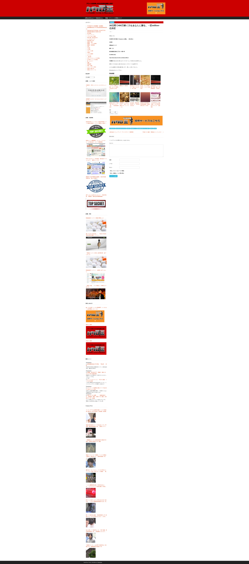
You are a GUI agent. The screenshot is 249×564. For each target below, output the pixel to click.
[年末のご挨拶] (96, 348)
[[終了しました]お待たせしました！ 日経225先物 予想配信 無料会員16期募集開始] (96, 204)
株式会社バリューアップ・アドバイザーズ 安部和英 (121, 132)
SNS (88, 46)
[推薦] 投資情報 (91, 45)
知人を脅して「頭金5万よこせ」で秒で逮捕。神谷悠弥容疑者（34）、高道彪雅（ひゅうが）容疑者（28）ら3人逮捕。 (96, 530)
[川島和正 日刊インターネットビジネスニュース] (96, 92)
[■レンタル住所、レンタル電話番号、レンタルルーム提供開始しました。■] (95, 316)
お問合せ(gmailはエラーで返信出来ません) (94, 18)
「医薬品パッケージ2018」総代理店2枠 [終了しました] (96, 253)
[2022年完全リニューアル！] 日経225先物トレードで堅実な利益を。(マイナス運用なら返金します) (96, 122)
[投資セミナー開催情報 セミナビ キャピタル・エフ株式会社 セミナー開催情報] (96, 149)
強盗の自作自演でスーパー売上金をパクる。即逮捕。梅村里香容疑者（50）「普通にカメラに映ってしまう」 (96, 425)
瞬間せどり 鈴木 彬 (124, 85)
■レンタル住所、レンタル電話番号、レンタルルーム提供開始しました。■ (96, 308)
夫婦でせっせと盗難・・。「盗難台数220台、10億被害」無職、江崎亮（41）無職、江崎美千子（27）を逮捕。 (96, 397)
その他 (88, 49)
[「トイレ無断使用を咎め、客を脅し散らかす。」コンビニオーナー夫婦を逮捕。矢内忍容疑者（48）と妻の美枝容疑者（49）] (91, 493)
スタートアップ (90, 34)
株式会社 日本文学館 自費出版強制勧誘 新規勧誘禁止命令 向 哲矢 (145, 104)
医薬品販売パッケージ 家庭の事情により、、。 (96, 218)
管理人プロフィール (91, 69)
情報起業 (112, 22)
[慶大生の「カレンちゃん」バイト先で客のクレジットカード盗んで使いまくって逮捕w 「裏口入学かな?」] (91, 478)
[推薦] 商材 (90, 42)
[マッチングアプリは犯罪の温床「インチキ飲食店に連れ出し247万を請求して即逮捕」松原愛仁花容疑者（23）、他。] (91, 418)
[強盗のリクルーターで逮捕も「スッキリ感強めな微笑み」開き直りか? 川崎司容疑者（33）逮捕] (91, 463)
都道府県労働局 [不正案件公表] (94, 31)
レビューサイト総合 (91, 66)
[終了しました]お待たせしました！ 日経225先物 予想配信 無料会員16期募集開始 (96, 195)
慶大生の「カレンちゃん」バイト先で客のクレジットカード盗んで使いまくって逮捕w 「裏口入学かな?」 (96, 470)
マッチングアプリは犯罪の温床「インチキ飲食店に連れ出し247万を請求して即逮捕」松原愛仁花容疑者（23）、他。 (96, 410)
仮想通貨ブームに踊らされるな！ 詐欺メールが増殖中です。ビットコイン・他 (124, 104)
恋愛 (88, 62)
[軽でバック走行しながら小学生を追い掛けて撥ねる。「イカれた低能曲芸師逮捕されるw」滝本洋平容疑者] (91, 508)
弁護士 (88, 52)
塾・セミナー (90, 61)
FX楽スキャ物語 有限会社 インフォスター (153, 132)
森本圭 (151, 128)
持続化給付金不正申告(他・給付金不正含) (96, 30)
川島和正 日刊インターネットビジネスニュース (96, 86)
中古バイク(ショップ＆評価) (93, 58)
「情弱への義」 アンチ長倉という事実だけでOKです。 (96, 286)
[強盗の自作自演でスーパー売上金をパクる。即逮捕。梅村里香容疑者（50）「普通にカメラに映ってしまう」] (91, 433)
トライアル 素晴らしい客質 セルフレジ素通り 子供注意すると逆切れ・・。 (114, 87)
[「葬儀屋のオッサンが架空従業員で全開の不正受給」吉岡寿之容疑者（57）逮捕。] (91, 448)
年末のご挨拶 (89, 340)
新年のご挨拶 (89, 324)
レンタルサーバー (91, 39)
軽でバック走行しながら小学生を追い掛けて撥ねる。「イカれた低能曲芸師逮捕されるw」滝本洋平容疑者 (96, 500)
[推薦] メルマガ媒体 (92, 43)
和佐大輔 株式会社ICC (92, 37)
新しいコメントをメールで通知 (117, 170)
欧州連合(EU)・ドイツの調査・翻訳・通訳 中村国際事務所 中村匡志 (155, 87)
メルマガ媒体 (90, 53)
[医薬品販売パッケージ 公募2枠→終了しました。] (95, 278)
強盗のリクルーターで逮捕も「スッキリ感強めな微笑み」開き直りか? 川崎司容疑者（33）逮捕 (96, 455)
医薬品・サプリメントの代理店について (113, 18)
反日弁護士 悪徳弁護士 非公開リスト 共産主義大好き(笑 (135, 104)
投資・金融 (89, 65)
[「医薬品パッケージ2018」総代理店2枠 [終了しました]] (96, 262)
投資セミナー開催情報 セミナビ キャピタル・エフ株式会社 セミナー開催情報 (95, 141)
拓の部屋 (89, 33)
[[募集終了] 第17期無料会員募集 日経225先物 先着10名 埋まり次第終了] (96, 186)
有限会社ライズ (133, 128)
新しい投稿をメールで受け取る (117, 173)
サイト (110, 167)
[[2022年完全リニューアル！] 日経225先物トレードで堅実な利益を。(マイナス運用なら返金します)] (96, 131)
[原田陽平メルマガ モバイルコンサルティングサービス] (96, 107)
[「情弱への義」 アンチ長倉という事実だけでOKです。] (95, 293)
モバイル (89, 55)
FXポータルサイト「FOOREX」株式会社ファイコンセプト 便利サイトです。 (96, 159)
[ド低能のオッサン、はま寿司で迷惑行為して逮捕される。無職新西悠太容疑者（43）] (91, 553)
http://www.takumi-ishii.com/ (121, 128)
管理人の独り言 (90, 68)
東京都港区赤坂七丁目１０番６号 (143, 128)
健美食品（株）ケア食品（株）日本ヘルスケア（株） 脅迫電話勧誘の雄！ (114, 104)
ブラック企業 (90, 50)
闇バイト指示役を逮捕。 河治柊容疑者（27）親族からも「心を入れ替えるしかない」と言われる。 (96, 515)
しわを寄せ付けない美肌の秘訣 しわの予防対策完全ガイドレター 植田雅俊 (155, 104)
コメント (111, 143)
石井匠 (155, 128)
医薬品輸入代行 (90, 40)
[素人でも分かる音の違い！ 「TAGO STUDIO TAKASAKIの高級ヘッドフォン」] (96, 244)
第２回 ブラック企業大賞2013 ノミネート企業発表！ (145, 87)
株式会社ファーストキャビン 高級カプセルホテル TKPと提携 (134, 87)
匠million (128, 128)
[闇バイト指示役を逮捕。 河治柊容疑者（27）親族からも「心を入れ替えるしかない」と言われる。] (91, 523)
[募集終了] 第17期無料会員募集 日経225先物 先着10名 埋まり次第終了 (96, 177)
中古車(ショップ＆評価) (92, 59)
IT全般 (88, 47)
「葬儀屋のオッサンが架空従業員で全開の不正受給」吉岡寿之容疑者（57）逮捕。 (96, 440)
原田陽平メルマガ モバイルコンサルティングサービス (96, 99)
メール (110, 163)
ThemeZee (99, 562)
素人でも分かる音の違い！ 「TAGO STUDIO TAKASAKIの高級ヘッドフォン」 (96, 234)
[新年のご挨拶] (96, 332)
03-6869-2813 (112, 128)
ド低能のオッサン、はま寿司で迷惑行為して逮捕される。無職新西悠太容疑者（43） (96, 546)
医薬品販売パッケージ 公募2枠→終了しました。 (96, 271)
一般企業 (89, 56)
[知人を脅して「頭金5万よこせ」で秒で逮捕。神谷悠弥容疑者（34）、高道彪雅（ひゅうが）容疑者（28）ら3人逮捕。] (91, 538)
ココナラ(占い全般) (91, 36)
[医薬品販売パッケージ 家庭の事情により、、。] (96, 225)
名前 (110, 159)
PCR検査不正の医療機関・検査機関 (95, 26)
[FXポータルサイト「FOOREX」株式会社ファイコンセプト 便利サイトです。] (96, 168)
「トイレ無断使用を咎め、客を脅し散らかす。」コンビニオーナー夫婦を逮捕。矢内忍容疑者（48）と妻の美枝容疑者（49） (96, 485)
